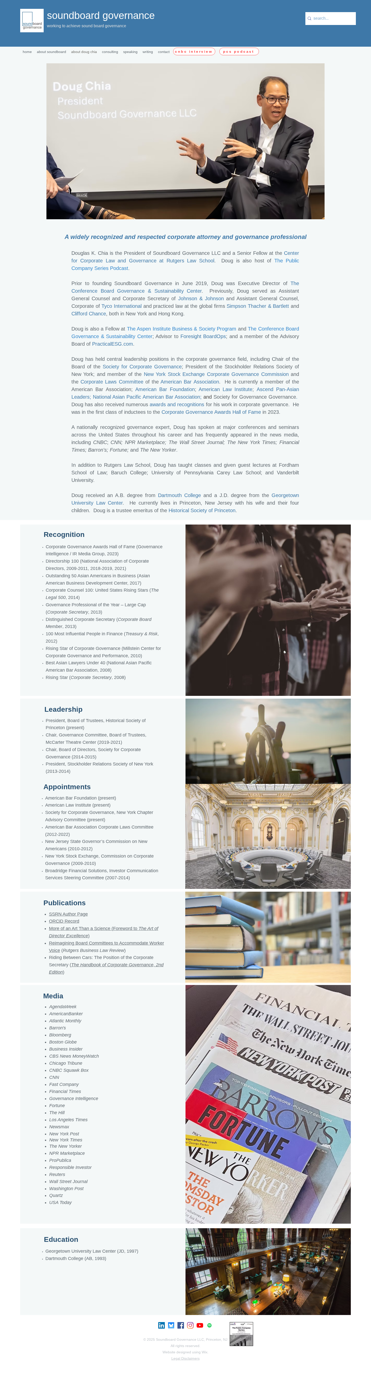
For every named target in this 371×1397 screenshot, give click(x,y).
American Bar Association (190, 382)
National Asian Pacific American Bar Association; (148, 397)
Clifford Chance (88, 313)
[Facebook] (180, 1325)
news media (284, 434)
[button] (110, 52)
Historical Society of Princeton (202, 510)
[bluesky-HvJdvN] (171, 1325)
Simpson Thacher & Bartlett (258, 306)
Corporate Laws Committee (112, 382)
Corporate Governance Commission (248, 374)
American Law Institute (225, 389)
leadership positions (146, 359)
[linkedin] (161, 1325)
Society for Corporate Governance (142, 366)
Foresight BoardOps (203, 336)
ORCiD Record (64, 921)
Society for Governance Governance (255, 397)
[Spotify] (209, 1325)
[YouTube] (200, 1325)
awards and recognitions (177, 404)
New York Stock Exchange (174, 374)
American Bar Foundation (165, 389)
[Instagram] (190, 1325)
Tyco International (121, 306)
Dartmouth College (179, 495)
